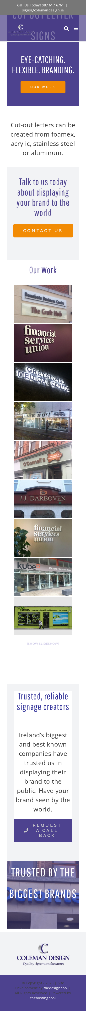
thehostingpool (43, 998)
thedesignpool (56, 988)
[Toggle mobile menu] (76, 28)
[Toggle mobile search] (66, 28)
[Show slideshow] (43, 643)
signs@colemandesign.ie (43, 10)
